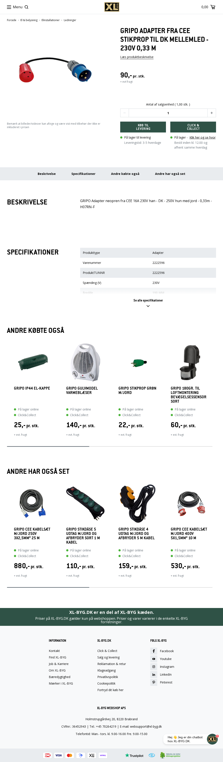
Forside (11, 20)
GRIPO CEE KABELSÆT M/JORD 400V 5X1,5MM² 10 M (189, 533)
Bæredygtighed (59, 676)
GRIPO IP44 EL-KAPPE (32, 388)
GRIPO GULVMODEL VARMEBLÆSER (82, 390)
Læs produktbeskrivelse (137, 57)
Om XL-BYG (57, 670)
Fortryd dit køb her (110, 690)
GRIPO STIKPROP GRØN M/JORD (137, 390)
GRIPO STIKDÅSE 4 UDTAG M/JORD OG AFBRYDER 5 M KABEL (136, 533)
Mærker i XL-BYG (61, 683)
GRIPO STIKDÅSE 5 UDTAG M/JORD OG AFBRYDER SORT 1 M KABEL (83, 535)
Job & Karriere (59, 663)
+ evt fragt (126, 82)
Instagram (167, 667)
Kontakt (54, 650)
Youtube (166, 659)
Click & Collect (107, 650)
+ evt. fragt (20, 435)
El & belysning (28, 20)
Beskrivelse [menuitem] (47, 174)
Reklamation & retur (111, 663)
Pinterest (166, 682)
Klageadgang (106, 670)
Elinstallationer (51, 20)
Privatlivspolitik (107, 676)
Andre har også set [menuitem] (170, 174)
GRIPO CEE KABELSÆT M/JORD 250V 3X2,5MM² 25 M (32, 533)
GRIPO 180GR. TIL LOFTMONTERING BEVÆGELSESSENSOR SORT (188, 395)
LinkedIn (166, 674)
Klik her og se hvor (202, 137)
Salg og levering (108, 657)
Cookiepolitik (106, 683)
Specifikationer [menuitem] (83, 174)
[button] (54, 69)
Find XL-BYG (57, 657)
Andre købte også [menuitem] (125, 174)
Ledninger (70, 20)
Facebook (167, 651)
